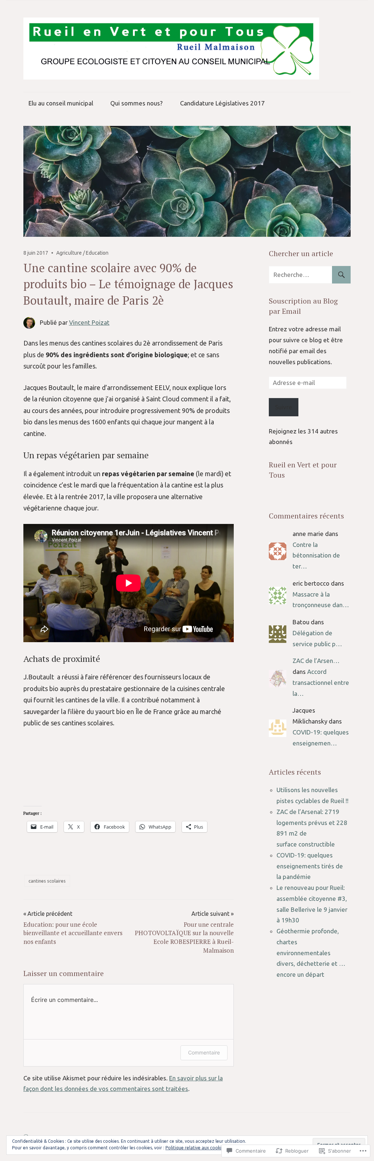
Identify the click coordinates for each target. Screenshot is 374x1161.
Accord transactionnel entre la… (321, 682)
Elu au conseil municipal (60, 103)
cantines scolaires (47, 880)
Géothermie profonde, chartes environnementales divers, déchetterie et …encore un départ (311, 952)
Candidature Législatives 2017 (222, 103)
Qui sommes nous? (136, 103)
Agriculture (69, 253)
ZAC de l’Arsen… (316, 660)
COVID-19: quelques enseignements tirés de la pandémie (309, 866)
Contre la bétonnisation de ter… (316, 555)
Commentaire (204, 1052)
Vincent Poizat (89, 322)
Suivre (283, 407)
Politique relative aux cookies (195, 1147)
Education (97, 253)
